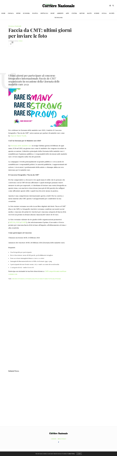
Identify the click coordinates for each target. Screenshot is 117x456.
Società (111, 13)
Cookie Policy (71, 453)
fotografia (28, 278)
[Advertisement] (37, 60)
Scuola (104, 13)
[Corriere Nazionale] (58, 6)
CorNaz (20, 41)
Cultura (74, 13)
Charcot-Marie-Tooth (18, 136)
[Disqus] (41, 303)
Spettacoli (44, 13)
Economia (26, 13)
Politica (35, 13)
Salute (89, 13)
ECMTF (23, 222)
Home (3, 13)
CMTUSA (12, 222)
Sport (52, 13)
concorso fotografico (18, 278)
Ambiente (60, 13)
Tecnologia (59, 17)
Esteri (18, 13)
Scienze (96, 13)
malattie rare (57, 278)
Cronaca (11, 13)
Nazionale (18, 26)
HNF (17, 222)
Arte (67, 13)
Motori (81, 13)
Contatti (53, 439)
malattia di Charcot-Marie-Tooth (42, 278)
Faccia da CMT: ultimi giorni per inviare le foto (40, 33)
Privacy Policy (62, 439)
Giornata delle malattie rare (21, 146)
